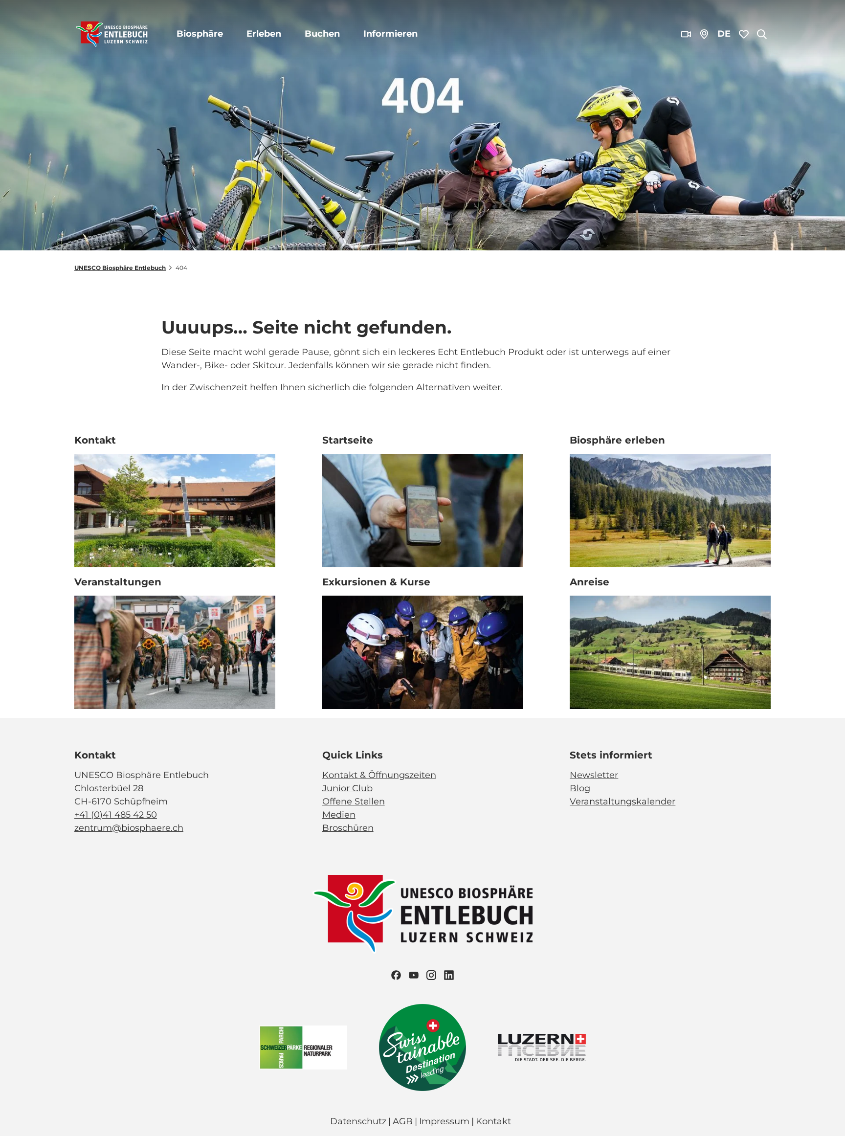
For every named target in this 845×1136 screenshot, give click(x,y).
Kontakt (493, 1121)
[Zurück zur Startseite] (111, 34)
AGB (403, 1121)
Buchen (322, 33)
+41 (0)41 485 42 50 (115, 814)
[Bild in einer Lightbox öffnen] (422, 914)
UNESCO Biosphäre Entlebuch (120, 267)
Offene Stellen (353, 801)
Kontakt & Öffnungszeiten (379, 775)
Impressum (444, 1121)
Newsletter (594, 775)
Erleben (263, 33)
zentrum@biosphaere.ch (128, 828)
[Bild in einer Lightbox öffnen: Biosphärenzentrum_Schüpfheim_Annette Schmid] (174, 510)
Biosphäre (200, 33)
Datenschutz (358, 1121)
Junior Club (347, 788)
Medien (339, 814)
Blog (580, 788)
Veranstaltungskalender (622, 801)
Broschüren (348, 828)
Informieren (390, 33)
